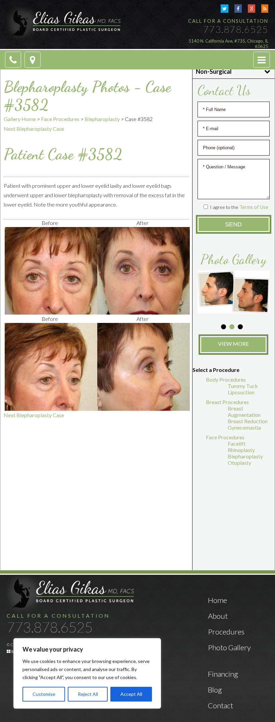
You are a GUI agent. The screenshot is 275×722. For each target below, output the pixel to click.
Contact (220, 705)
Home (217, 600)
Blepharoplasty (102, 119)
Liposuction (241, 392)
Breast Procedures (227, 402)
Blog (215, 689)
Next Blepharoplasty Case (34, 128)
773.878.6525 (235, 29)
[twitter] (224, 8)
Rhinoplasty (241, 450)
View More (233, 343)
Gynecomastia (244, 427)
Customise (44, 694)
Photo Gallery (229, 647)
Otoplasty (239, 462)
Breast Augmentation (244, 411)
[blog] (264, 8)
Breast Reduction (248, 421)
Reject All (88, 694)
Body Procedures (226, 379)
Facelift (236, 443)
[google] (251, 8)
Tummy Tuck (243, 386)
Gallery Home (20, 119)
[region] (87, 673)
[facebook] (238, 8)
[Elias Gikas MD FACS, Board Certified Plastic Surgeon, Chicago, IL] (64, 22)
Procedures (226, 631)
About (218, 615)
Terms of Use (253, 207)
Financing (223, 673)
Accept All (131, 694)
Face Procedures (60, 119)
